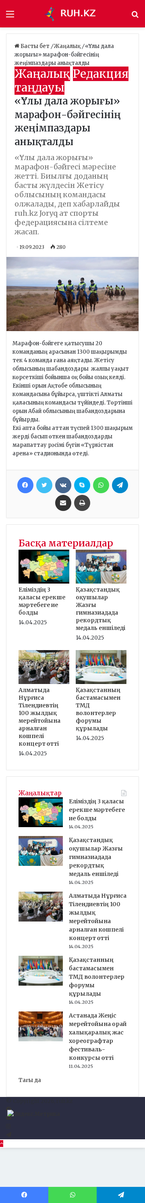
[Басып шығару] (82, 503)
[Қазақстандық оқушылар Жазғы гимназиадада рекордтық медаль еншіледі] (101, 581)
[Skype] (82, 485)
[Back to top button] (1, 1143)
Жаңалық (68, 46)
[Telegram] (120, 485)
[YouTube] (8, 1118)
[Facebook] (25, 485)
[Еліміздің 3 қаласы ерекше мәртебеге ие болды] (44, 581)
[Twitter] (44, 485)
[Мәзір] (10, 17)
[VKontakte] (63, 485)
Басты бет (35, 46)
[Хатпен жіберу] (63, 503)
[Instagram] (8, 1126)
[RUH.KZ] (72, 14)
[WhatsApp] (101, 485)
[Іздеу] (135, 17)
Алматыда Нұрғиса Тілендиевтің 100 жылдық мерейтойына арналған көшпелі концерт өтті (39, 716)
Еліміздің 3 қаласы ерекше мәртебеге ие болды (42, 601)
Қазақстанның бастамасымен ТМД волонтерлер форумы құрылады (98, 709)
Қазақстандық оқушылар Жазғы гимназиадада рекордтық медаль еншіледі (100, 609)
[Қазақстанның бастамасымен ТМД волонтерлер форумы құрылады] (101, 682)
